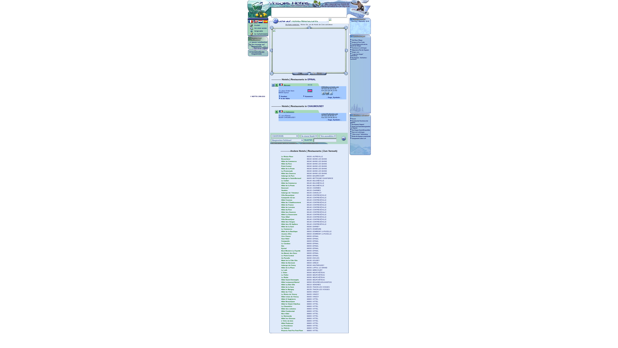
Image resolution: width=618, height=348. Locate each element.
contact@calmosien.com (329, 114)
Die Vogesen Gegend (358, 124)
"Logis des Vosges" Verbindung (356, 54)
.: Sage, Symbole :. (334, 97)
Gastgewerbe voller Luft (359, 138)
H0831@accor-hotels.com (330, 87)
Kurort (354, 119)
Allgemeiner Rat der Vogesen (360, 50)
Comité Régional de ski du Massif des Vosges (358, 45)
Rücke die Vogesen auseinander (361, 136)
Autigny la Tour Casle (358, 42)
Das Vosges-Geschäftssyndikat (361, 130)
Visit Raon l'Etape (357, 40)
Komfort (284, 96)
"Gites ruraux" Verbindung (360, 134)
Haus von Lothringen (358, 132)
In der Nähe (285, 98)
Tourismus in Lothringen (359, 48)
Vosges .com (356, 52)
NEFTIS (255, 96)
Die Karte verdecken (293, 24)
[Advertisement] (309, 12)
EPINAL (312, 79)
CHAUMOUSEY (316, 106)
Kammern (309, 96)
